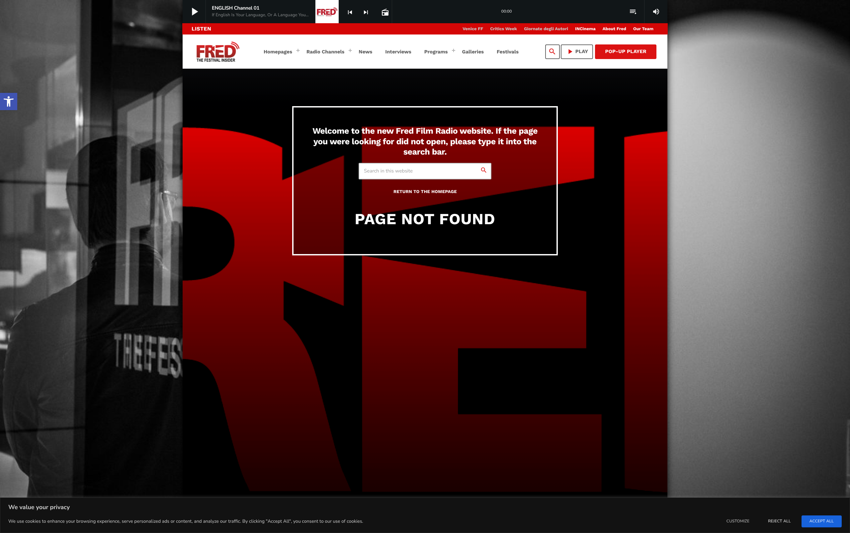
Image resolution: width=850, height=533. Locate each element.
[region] (425, 515)
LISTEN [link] (201, 29)
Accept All (821, 521)
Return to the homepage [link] (425, 191)
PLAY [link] (577, 51)
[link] (8, 101)
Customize (737, 521)
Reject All (779, 521)
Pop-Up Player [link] (625, 51)
